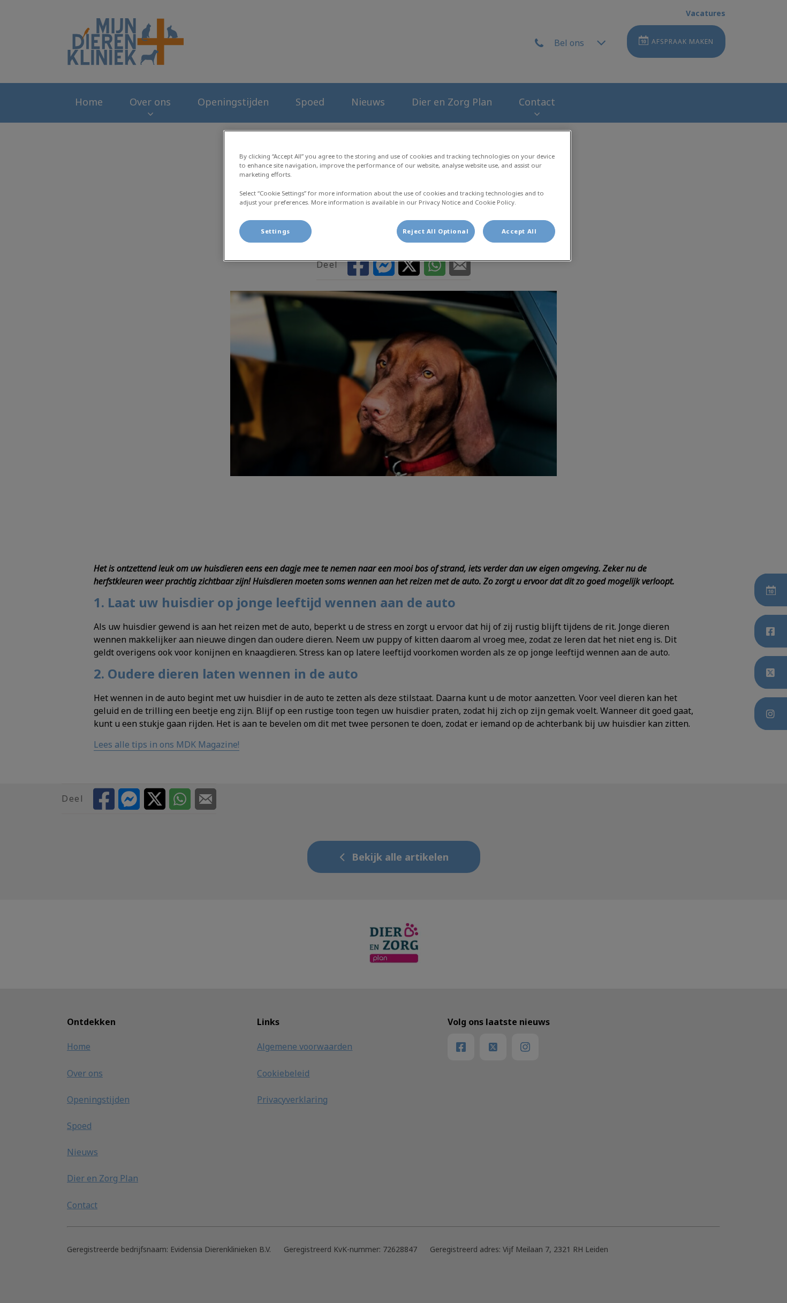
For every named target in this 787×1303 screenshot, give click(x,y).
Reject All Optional (436, 231)
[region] (397, 195)
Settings (275, 231)
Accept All (519, 231)
